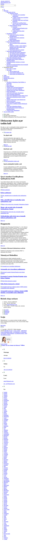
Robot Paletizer (10, 86)
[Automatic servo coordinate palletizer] (10, 266)
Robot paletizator (6, 193)
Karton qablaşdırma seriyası (13, 41)
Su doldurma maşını (19, 333)
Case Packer (3, 333)
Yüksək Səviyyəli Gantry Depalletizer (15, 90)
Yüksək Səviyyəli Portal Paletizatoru (15, 87)
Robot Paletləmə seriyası (15, 25)
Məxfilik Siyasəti (8, 330)
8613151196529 (7, 358)
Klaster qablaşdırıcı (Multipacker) (17, 56)
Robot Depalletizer (11, 91)
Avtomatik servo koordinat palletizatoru (13, 269)
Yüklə (5, 75)
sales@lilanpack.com (12, 304)
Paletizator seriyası (11, 12)
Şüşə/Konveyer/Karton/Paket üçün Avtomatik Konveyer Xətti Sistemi (17, 65)
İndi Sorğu (3, 325)
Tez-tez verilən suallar (9, 111)
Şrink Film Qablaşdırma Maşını (14, 58)
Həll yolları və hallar (11, 68)
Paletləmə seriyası (14, 13)
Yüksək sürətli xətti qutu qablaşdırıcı (18, 55)
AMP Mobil (24, 330)
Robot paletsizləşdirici (15, 40)
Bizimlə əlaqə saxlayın (9, 78)
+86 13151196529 (8, 369)
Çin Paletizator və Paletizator (19, 332)
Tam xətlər (9, 70)
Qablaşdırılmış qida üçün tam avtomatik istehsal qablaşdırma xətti (13, 216)
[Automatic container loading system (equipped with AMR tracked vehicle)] (14, 288)
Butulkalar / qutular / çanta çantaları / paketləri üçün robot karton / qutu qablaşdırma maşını (18, 47)
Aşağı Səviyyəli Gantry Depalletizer (15, 93)
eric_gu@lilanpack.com (9, 383)
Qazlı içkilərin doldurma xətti (16, 72)
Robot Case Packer (11, 101)
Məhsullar (6, 10)
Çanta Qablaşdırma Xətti (6, 332)
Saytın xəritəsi (16, 330)
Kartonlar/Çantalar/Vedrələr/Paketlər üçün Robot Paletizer (19, 28)
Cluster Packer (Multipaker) (13, 110)
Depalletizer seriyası (11, 33)
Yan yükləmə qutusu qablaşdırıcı (17, 53)
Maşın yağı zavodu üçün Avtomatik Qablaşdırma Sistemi (11, 208)
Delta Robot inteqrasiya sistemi (17, 49)
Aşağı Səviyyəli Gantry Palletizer (14, 88)
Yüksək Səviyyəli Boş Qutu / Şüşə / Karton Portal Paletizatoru (20, 23)
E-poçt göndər (4, 344)
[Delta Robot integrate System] (8, 281)
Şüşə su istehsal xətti (14, 71)
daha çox (6, 144)
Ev (4, 9)
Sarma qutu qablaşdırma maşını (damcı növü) (17, 95)
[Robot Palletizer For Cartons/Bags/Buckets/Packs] (14, 273)
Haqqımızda (6, 76)
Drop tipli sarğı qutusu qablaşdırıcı (18, 52)
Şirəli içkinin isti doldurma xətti (17, 74)
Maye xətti (9, 84)
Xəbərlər (6, 79)
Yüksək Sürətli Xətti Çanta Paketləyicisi (16, 99)
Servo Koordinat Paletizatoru (13, 94)
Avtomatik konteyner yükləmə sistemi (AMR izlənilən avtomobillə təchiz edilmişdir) (14, 291)
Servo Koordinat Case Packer (13, 102)
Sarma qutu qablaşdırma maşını (14, 51)
